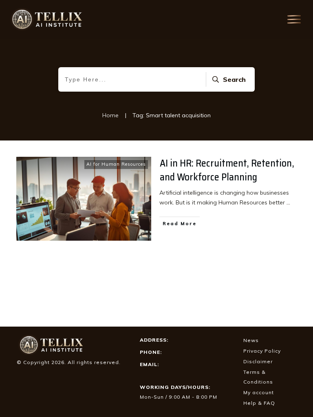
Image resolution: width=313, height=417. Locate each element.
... (288, 202)
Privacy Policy (262, 351)
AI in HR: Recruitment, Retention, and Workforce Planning (227, 170)
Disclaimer (258, 361)
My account (258, 392)
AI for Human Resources (116, 164)
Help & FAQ (259, 403)
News (251, 340)
